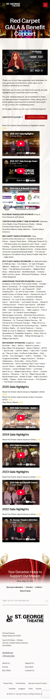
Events (5, 667)
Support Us (29, 663)
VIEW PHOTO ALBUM (11, 117)
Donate (29, 587)
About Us (6, 663)
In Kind (38, 587)
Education (29, 667)
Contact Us (29, 670)
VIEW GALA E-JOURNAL (36, 117)
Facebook (12, 689)
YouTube (38, 689)
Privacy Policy (8, 683)
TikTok (30, 689)
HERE (4, 128)
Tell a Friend (25, 591)
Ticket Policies (20, 683)
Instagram (21, 689)
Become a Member (15, 587)
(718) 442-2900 (8, 656)
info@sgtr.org (7, 653)
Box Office (6, 670)
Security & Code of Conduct (37, 683)
